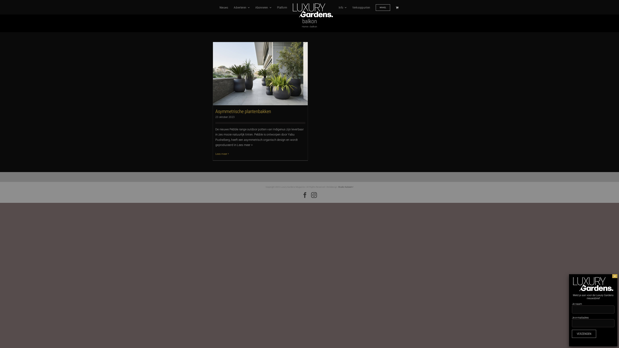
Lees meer (221, 153)
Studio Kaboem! (345, 187)
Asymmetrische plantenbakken (243, 111)
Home (305, 26)
